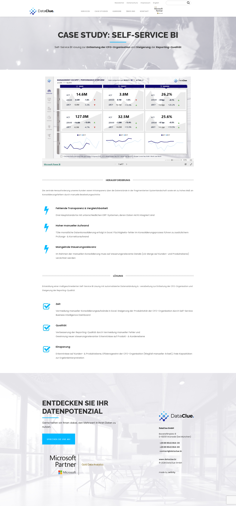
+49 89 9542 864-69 (170, 447)
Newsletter (119, 3)
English (156, 3)
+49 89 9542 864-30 (170, 443)
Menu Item (159, 11)
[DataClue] (42, 11)
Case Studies (101, 11)
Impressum (145, 3)
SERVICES (85, 11)
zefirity (171, 472)
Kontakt (144, 11)
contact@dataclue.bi (171, 451)
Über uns (130, 11)
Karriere (117, 11)
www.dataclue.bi (167, 459)
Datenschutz (132, 3)
